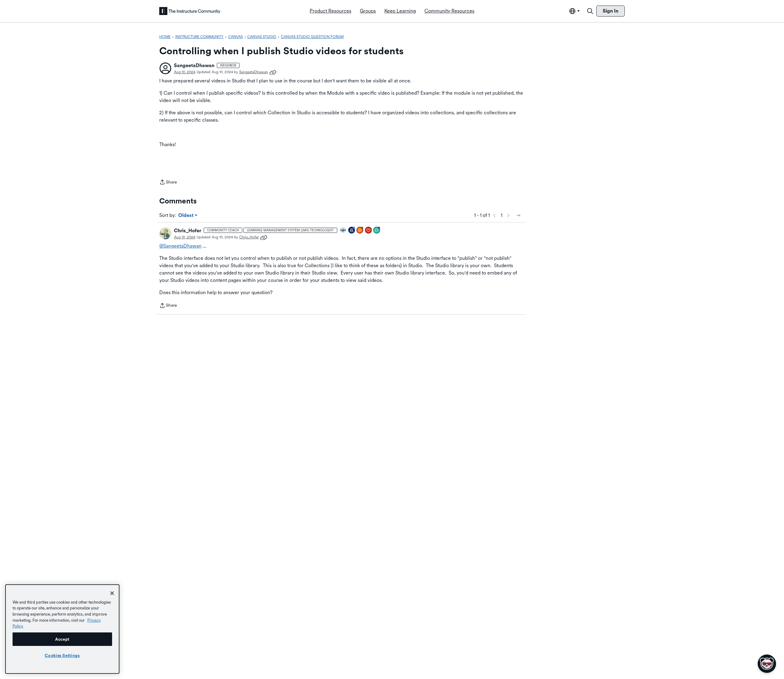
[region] (62, 629)
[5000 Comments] (377, 230)
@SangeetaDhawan (180, 246)
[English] (190, 11)
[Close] (112, 593)
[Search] (590, 11)
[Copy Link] (273, 72)
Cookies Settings (62, 655)
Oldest (186, 215)
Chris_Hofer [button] (187, 230)
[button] (165, 68)
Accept (62, 639)
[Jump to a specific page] (518, 215)
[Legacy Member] (352, 230)
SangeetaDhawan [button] (194, 65)
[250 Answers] (360, 230)
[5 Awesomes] (368, 230)
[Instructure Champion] (343, 230)
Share (168, 183)
